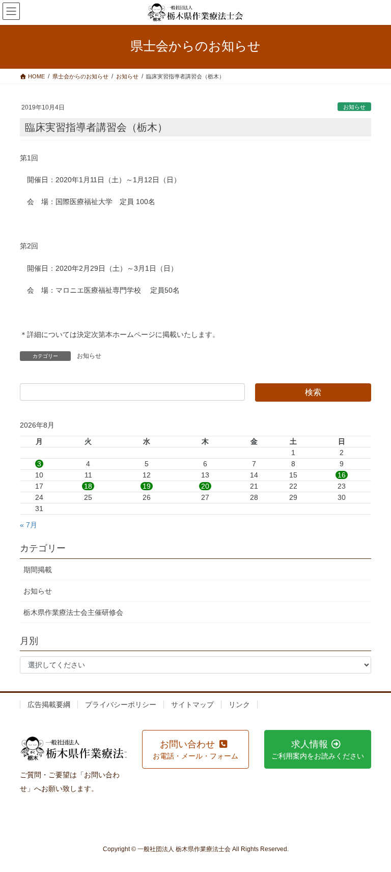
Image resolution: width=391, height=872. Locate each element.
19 (147, 486)
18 (88, 486)
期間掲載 (37, 570)
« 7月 (28, 525)
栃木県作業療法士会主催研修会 (73, 612)
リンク (239, 704)
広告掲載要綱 (48, 704)
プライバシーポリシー (120, 704)
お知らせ (354, 107)
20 (205, 486)
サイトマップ (192, 704)
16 (342, 475)
